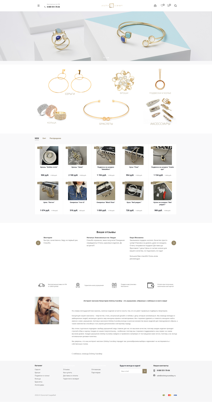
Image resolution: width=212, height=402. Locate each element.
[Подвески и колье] (160, 82)
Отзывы (66, 369)
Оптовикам (96, 369)
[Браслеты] (106, 112)
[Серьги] (70, 82)
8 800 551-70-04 (53, 7)
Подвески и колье (42, 375)
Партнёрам (95, 372)
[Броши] (124, 82)
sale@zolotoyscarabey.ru (166, 375)
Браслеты (38, 382)
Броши (37, 372)
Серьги (37, 369)
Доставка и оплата (70, 375)
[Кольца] (52, 112)
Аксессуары (39, 385)
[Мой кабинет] (155, 5)
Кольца (38, 379)
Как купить (67, 372)
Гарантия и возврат (71, 379)
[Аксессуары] (160, 112)
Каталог (38, 365)
